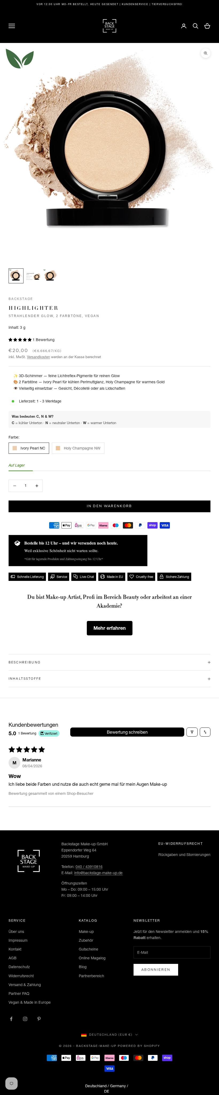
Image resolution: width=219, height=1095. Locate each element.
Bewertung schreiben (127, 732)
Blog (83, 966)
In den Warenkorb (109, 506)
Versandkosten (38, 357)
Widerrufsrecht (21, 975)
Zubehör (86, 940)
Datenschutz (19, 966)
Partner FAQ (19, 993)
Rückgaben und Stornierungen (184, 854)
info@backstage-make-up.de (98, 872)
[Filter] (192, 732)
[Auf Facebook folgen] (11, 1019)
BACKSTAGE (21, 299)
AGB (13, 958)
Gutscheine (88, 949)
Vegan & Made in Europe (30, 1002)
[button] (21, 339)
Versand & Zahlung (25, 984)
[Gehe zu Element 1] (16, 275)
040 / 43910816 (89, 866)
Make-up (86, 931)
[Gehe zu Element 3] (50, 275)
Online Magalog (92, 958)
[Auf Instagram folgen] (25, 1019)
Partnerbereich (91, 975)
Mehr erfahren (109, 628)
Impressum (18, 940)
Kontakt (15, 949)
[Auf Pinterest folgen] (39, 1019)
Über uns (16, 931)
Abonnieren (155, 969)
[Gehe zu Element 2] (33, 275)
